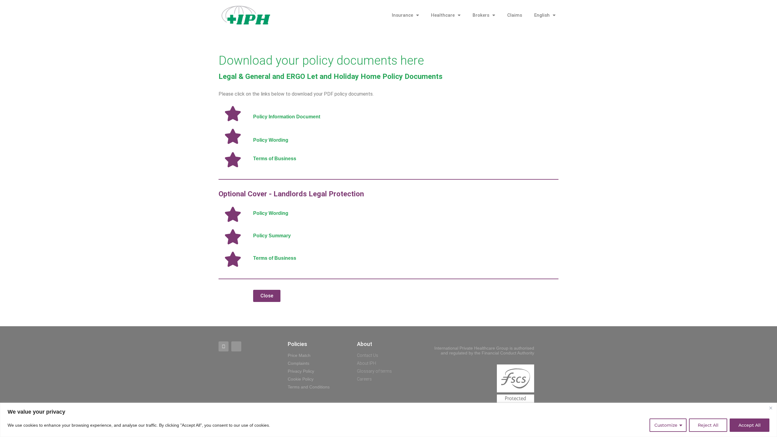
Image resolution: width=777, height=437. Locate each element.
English (542, 15)
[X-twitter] (236, 346)
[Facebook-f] (224, 346)
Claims (514, 15)
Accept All (749, 425)
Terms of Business (274, 158)
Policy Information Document (286, 116)
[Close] (770, 408)
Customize (665, 425)
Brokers (481, 15)
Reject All (708, 425)
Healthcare (443, 15)
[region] (388, 420)
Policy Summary (272, 235)
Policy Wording (270, 140)
